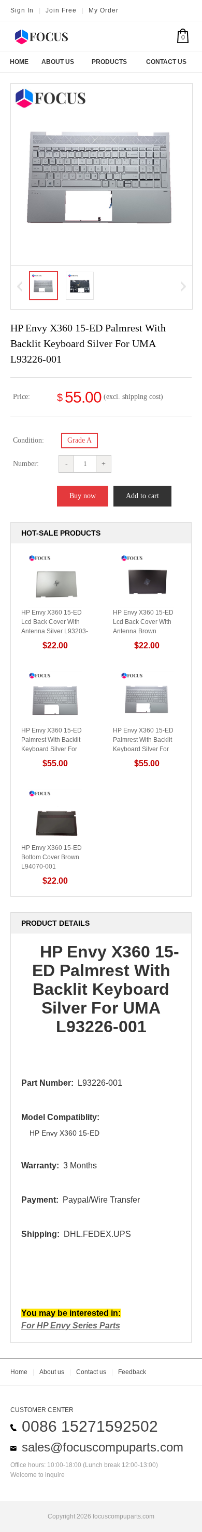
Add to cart (142, 496)
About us (51, 1372)
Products (109, 61)
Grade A (79, 440)
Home (19, 61)
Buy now (82, 496)
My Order (104, 10)
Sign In (22, 10)
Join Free (61, 10)
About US (57, 61)
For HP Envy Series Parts (70, 1325)
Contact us (91, 1372)
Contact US (166, 61)
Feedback (132, 1372)
